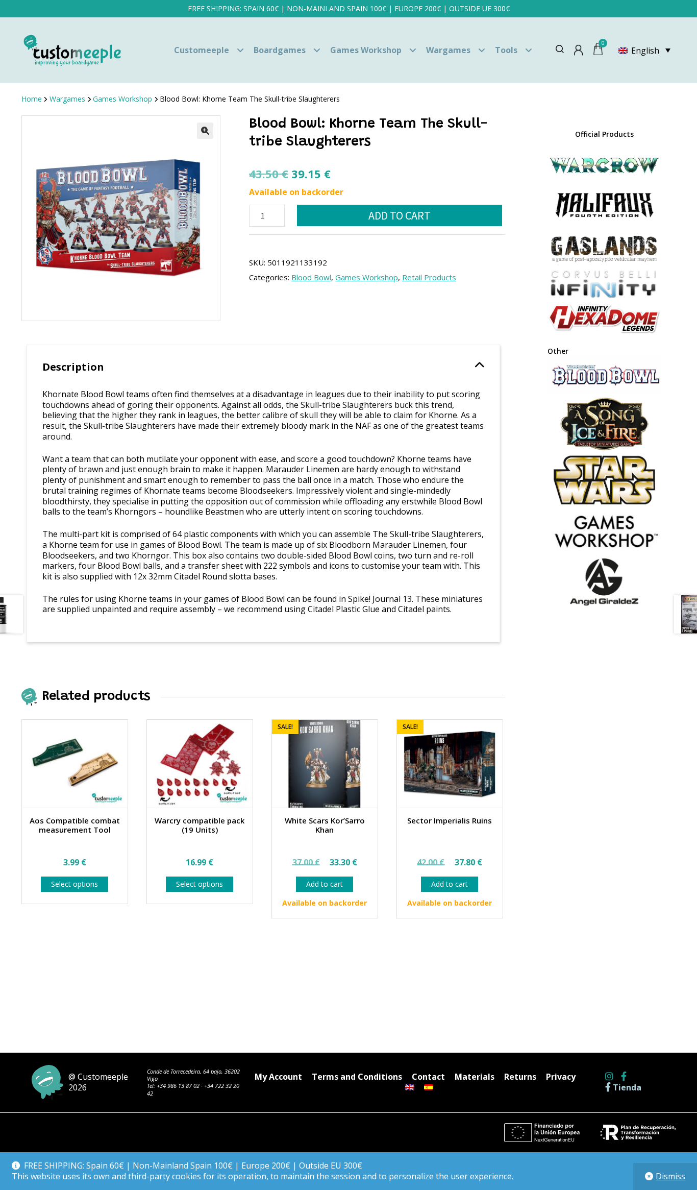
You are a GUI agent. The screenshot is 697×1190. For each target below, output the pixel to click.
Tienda (626, 1087)
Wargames (448, 50)
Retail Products (429, 277)
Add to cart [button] (324, 884)
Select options (74, 884)
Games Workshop (366, 50)
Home (31, 99)
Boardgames (280, 50)
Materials (474, 1076)
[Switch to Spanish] (428, 1087)
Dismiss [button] (670, 1176)
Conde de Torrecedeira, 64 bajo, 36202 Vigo (193, 1074)
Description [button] (73, 367)
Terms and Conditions (357, 1076)
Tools (506, 50)
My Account (278, 1076)
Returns (520, 1076)
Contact (428, 1076)
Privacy (561, 1076)
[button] (205, 131)
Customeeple (201, 50)
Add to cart (399, 215)
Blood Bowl (311, 277)
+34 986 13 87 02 (178, 1085)
